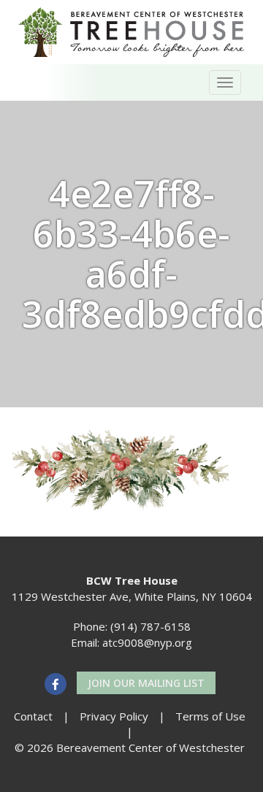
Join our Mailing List (146, 683)
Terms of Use (210, 716)
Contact (33, 716)
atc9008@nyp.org (147, 642)
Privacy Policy (114, 716)
